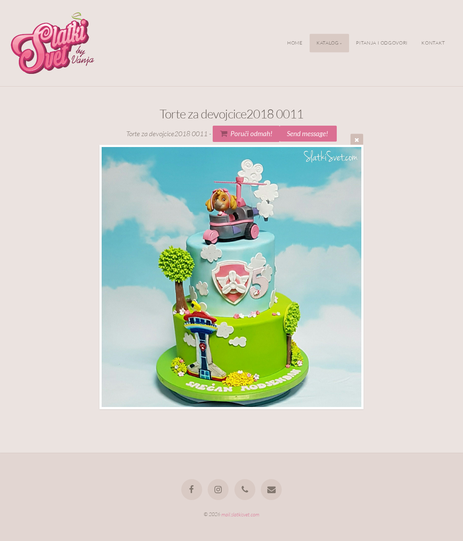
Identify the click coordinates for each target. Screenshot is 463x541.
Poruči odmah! (251, 133)
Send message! (308, 133)
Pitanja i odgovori (382, 43)
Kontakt (433, 43)
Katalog (328, 43)
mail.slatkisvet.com (240, 514)
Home (295, 43)
